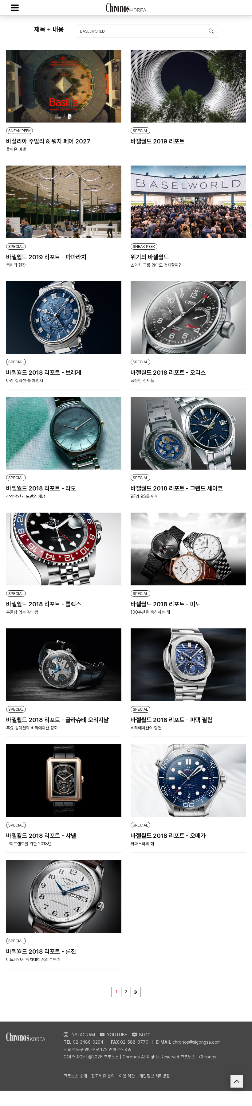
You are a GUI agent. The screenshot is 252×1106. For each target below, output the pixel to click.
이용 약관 (127, 1075)
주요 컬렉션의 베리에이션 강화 (32, 727)
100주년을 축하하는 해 (150, 612)
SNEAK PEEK (19, 130)
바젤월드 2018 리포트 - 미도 (165, 604)
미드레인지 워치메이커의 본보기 (33, 959)
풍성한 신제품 (142, 380)
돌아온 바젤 (16, 149)
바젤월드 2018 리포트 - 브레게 (43, 372)
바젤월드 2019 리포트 (157, 141)
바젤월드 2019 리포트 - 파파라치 (46, 257)
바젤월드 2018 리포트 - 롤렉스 (43, 604)
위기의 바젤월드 (150, 257)
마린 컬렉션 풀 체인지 (24, 380)
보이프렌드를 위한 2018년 (29, 843)
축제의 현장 (16, 265)
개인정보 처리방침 (154, 1075)
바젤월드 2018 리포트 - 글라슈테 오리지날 (57, 720)
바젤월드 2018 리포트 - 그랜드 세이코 (177, 488)
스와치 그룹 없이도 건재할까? (156, 265)
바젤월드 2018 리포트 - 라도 (41, 488)
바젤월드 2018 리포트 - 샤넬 (41, 835)
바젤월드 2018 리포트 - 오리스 (168, 372)
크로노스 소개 (75, 1075)
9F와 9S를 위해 (144, 496)
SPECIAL (140, 130)
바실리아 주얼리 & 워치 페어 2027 (48, 141)
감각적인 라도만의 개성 (25, 496)
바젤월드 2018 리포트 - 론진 (41, 951)
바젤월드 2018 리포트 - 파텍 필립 (171, 720)
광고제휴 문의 (103, 1075)
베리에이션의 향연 (146, 727)
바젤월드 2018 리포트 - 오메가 (168, 835)
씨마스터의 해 (142, 843)
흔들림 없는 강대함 (22, 612)
